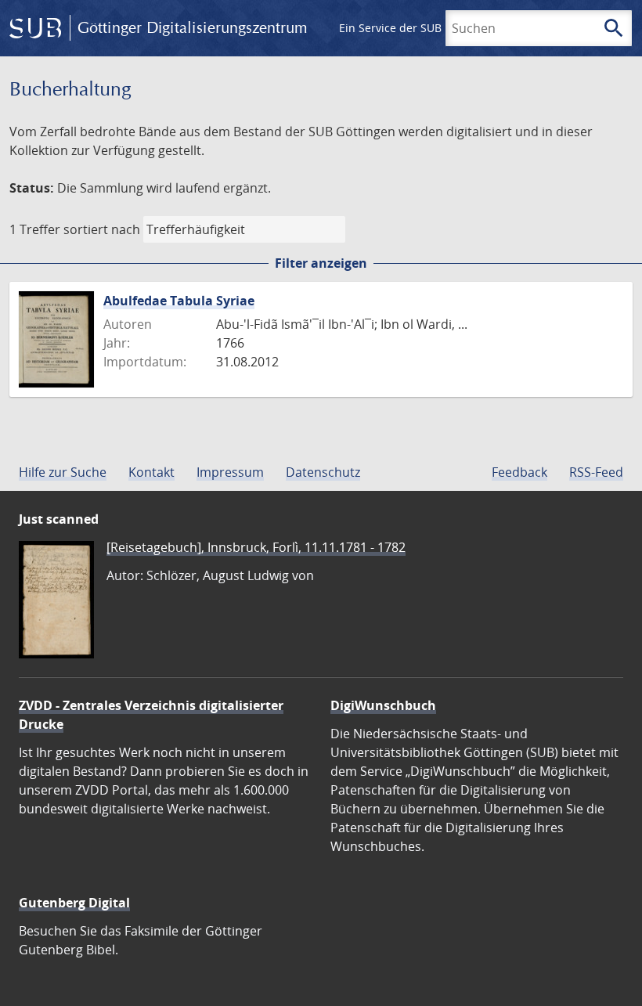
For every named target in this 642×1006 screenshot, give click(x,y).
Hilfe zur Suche (62, 472)
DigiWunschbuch (383, 705)
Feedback (519, 472)
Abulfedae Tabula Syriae (178, 300)
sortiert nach (101, 229)
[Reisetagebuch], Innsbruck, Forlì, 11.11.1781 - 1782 (256, 547)
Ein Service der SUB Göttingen (417, 27)
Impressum (230, 472)
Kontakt (151, 472)
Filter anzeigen (321, 263)
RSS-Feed (596, 472)
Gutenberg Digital (74, 902)
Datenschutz (323, 472)
